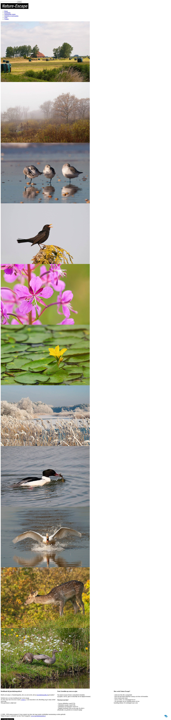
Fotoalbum (7, 12)
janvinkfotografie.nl (42, 695)
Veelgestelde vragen (9, 14)
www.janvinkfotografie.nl (38, 716)
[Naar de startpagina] (14, 8)
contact (23, 699)
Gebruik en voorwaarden (11, 16)
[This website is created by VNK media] (165, 717)
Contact (6, 19)
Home (6, 11)
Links (5, 17)
